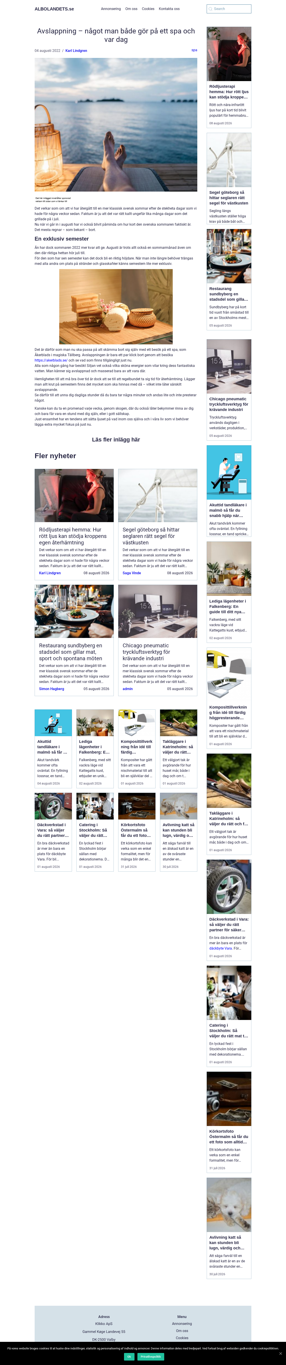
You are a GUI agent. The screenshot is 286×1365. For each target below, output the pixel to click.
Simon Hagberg (51, 689)
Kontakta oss (169, 9)
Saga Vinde (132, 573)
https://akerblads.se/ (51, 360)
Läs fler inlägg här (116, 439)
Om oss (131, 9)
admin (128, 689)
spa (194, 50)
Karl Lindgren (76, 51)
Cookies (148, 9)
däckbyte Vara (220, 948)
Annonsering (111, 9)
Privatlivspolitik (151, 1356)
